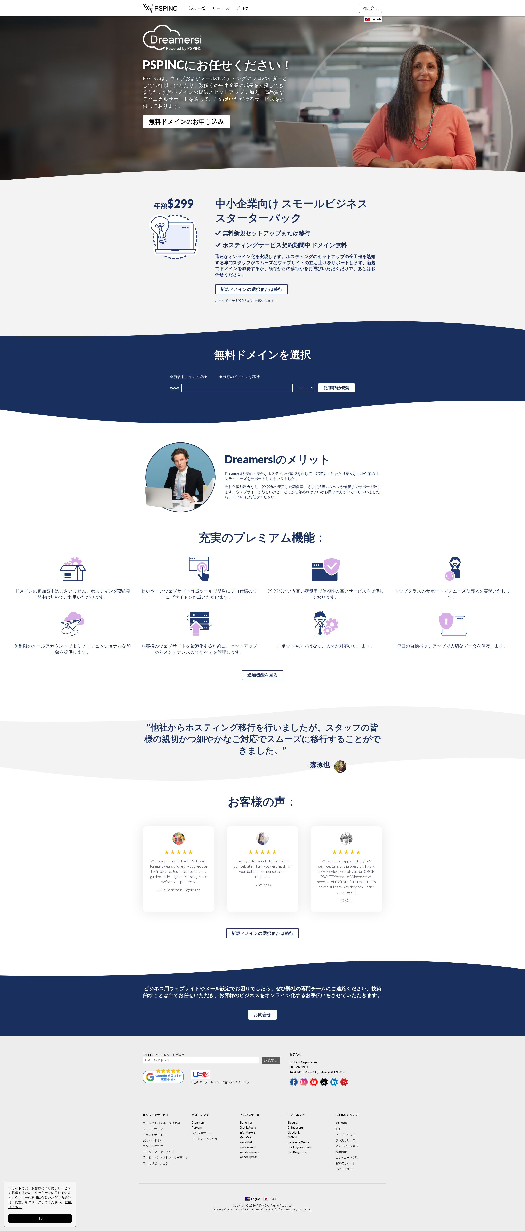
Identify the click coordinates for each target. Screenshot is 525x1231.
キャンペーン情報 (346, 1146)
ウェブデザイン (153, 1129)
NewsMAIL (246, 1142)
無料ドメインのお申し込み (186, 121)
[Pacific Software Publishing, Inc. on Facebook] (294, 1082)
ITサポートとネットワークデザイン (165, 1157)
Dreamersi (198, 1122)
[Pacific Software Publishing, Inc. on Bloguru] (344, 1082)
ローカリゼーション (156, 1163)
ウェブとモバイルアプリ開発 (161, 1123)
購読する (270, 1060)
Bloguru (293, 1122)
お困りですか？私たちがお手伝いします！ (246, 300)
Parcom (197, 1127)
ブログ (242, 8)
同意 (40, 1218)
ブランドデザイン (154, 1134)
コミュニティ (296, 1115)
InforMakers (247, 1132)
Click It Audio (248, 1127)
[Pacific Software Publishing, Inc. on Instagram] (304, 1082)
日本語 (273, 1199)
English (376, 19)
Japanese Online (298, 1142)
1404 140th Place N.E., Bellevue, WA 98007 (317, 1072)
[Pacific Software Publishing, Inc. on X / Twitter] (324, 1082)
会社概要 (341, 1123)
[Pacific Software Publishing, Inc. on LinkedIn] (334, 1082)
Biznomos (246, 1122)
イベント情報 (344, 1169)
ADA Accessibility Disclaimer (293, 1209)
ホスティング (200, 1115)
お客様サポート (345, 1163)
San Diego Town (298, 1152)
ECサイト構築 (152, 1140)
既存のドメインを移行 (241, 376)
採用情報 (341, 1152)
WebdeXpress (249, 1157)
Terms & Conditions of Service (253, 1209)
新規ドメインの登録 (190, 376)
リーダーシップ (345, 1134)
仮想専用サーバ (202, 1133)
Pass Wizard (248, 1147)
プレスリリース (345, 1140)
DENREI (292, 1137)
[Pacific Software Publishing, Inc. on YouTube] (314, 1082)
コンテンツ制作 (153, 1146)
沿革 (338, 1129)
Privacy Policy (223, 1209)
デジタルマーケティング (158, 1152)
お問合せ (370, 8)
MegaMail (246, 1137)
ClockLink (294, 1132)
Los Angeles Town (299, 1147)
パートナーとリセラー (206, 1138)
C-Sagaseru (295, 1127)
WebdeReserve (249, 1152)
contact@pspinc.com (303, 1062)
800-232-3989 (299, 1067)
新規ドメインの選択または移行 (251, 289)
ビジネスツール (250, 1115)
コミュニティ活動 (346, 1157)
